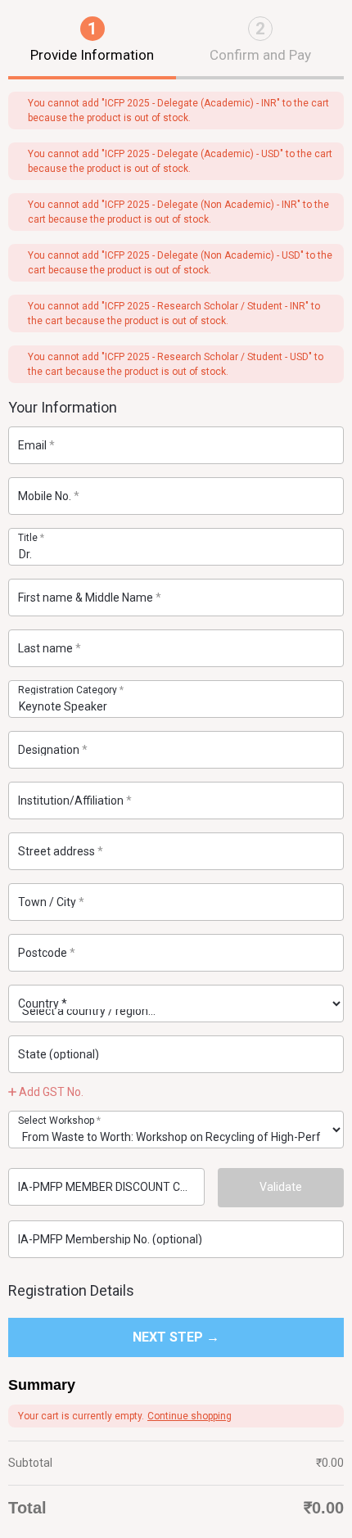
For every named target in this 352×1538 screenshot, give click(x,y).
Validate (280, 1186)
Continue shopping (189, 1416)
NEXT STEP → (176, 1337)
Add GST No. (49, 1091)
